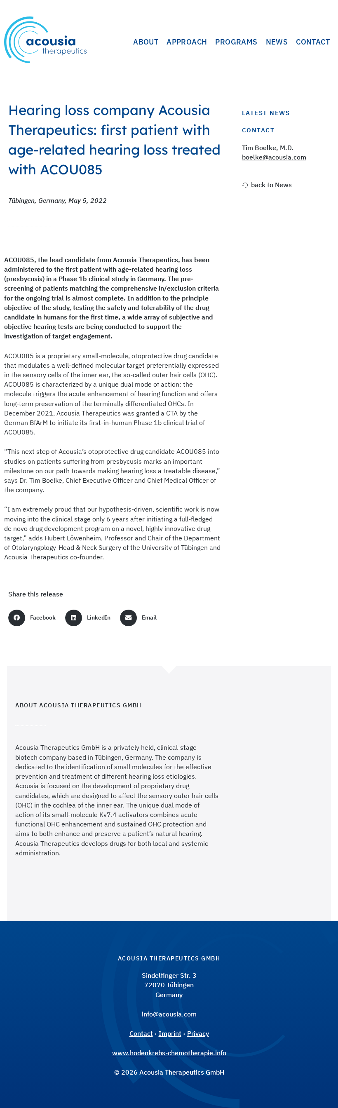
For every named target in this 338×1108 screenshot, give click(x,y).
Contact (313, 42)
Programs (236, 42)
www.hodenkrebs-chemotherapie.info (169, 1053)
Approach (187, 42)
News (277, 42)
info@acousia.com (169, 1014)
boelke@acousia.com (274, 157)
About (145, 42)
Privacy (198, 1033)
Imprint (170, 1033)
